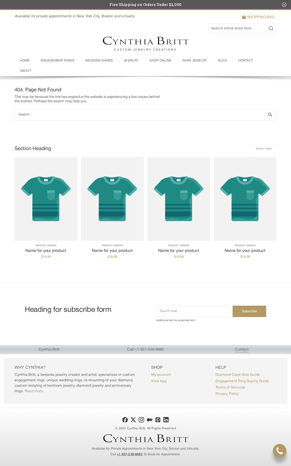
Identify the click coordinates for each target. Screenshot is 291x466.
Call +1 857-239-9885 (145, 349)
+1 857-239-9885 (129, 454)
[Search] (270, 115)
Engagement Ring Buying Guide (242, 381)
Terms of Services (230, 387)
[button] (259, 17)
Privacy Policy (227, 394)
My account (161, 374)
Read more (34, 391)
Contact (241, 349)
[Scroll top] (285, 460)
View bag (158, 381)
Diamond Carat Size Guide (238, 374)
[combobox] (139, 115)
